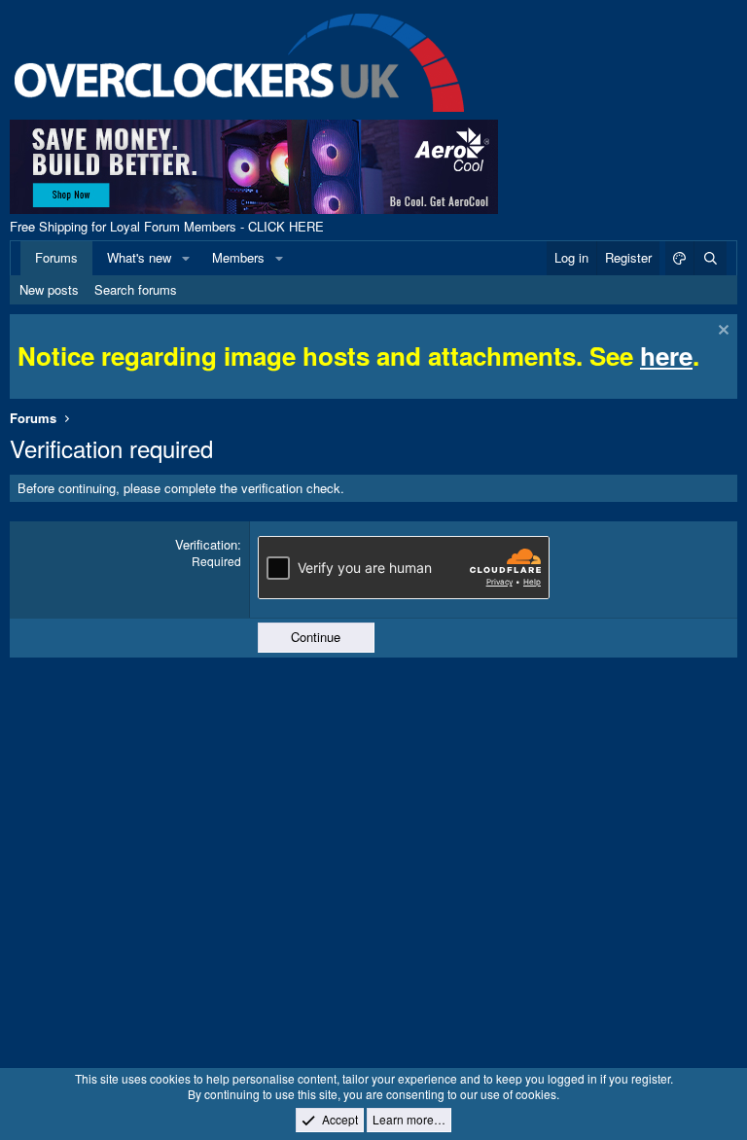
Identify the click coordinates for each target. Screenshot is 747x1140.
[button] (185, 257)
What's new (139, 257)
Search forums (135, 289)
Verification (206, 544)
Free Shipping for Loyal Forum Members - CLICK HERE (167, 226)
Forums (56, 257)
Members (238, 257)
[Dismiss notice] (721, 332)
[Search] (710, 257)
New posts (49, 289)
